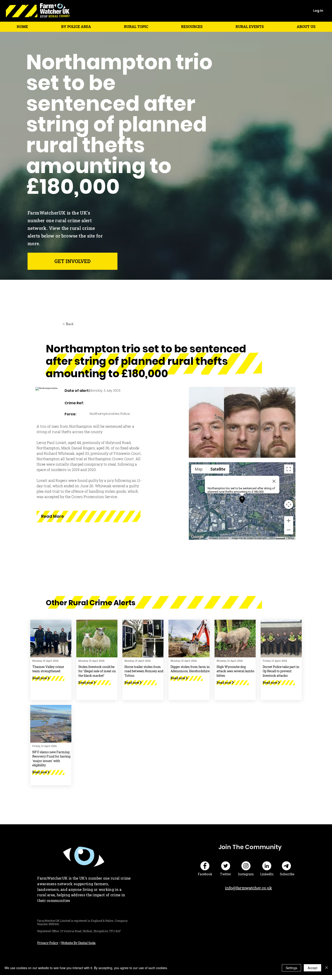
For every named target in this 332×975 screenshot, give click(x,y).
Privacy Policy (47, 943)
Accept (312, 968)
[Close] (326, 967)
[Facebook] (204, 865)
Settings (291, 968)
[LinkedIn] (266, 865)
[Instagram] (245, 865)
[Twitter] (225, 865)
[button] (76, 26)
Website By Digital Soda (78, 943)
